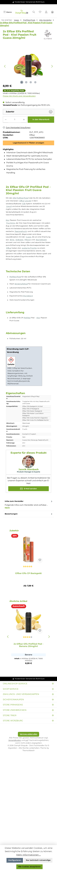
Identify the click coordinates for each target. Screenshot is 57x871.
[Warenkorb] (52, 12)
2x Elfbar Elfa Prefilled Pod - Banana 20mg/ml (28, 645)
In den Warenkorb (40, 119)
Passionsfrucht (21, 231)
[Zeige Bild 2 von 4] (26, 82)
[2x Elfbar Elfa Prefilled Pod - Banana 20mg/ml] (28, 620)
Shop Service (11, 689)
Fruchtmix (10, 223)
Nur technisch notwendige (38, 860)
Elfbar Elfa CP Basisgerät (28, 573)
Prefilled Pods (22, 198)
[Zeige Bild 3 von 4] (31, 82)
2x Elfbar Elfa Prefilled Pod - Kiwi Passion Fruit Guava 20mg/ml (26, 24)
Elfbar (21, 201)
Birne (12, 240)
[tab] (28, 504)
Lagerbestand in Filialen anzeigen (28, 143)
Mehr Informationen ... (28, 854)
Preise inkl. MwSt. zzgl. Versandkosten (19, 96)
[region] (28, 66)
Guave (28, 237)
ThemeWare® (28, 751)
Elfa (14, 198)
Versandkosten (14, 740)
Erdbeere (19, 240)
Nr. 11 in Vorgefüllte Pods (14, 90)
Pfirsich (28, 240)
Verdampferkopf (21, 284)
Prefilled (27, 318)
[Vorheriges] (5, 66)
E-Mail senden (30, 488)
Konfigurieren (14, 860)
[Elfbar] (48, 35)
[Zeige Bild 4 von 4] (35, 82)
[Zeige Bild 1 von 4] (22, 82)
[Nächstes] (52, 66)
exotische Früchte (29, 248)
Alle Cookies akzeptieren (29, 867)
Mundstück (28, 296)
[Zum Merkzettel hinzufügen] (40, 560)
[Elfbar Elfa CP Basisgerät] (28, 549)
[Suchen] (34, 12)
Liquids (28, 201)
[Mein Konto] (46, 12)
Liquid (9, 206)
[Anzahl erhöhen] (23, 120)
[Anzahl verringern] (5, 120)
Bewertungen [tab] (11, 514)
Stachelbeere (41, 240)
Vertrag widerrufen (28, 734)
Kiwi (8, 220)
